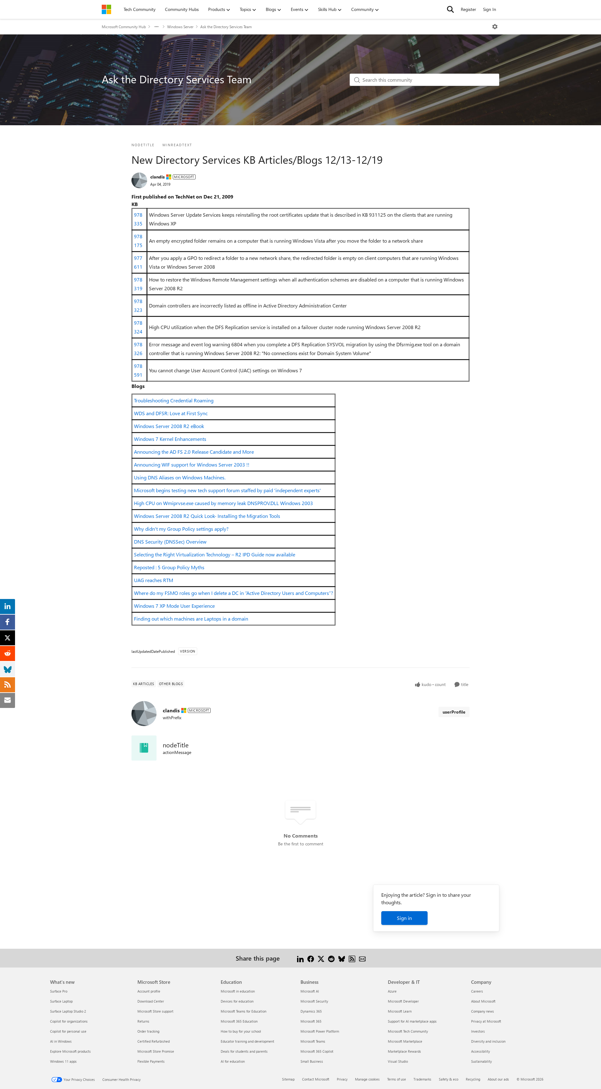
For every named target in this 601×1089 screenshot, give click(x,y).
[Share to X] (321, 958)
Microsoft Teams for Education (243, 1011)
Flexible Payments (151, 1061)
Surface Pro (58, 991)
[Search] (450, 9)
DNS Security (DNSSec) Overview (170, 541)
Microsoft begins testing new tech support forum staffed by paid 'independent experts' (227, 490)
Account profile (148, 991)
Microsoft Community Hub (124, 26)
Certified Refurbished (153, 1041)
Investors (478, 1031)
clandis (157, 177)
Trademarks (422, 1079)
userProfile (454, 712)
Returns (143, 1021)
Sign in (404, 918)
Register (468, 9)
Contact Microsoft (315, 1079)
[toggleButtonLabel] (495, 26)
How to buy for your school (241, 1031)
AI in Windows (61, 1041)
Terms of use (396, 1079)
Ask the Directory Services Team (226, 26)
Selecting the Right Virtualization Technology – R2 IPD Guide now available (214, 554)
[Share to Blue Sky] (341, 958)
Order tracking (148, 1031)
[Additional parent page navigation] (156, 26)
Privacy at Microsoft (486, 1021)
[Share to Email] (362, 958)
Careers (477, 991)
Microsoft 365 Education (239, 1021)
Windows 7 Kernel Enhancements (170, 439)
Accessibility (480, 1051)
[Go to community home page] (106, 9)
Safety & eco (448, 1079)
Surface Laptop (61, 1001)
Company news (482, 1011)
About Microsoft (483, 1001)
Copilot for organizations (69, 1021)
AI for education (233, 1061)
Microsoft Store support (155, 1011)
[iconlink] (144, 748)
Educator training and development (247, 1041)
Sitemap (288, 1079)
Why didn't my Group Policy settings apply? (181, 528)
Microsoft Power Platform (319, 1031)
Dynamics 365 (311, 1011)
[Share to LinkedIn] (300, 958)
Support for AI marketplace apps (412, 1021)
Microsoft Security (314, 1001)
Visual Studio (398, 1061)
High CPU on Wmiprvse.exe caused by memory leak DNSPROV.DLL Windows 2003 (223, 503)
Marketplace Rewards (404, 1051)
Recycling (473, 1079)
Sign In (489, 9)
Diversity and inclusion (488, 1041)
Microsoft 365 (310, 1021)
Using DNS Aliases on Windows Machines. (179, 477)
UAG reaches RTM (153, 580)
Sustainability (481, 1061)
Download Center (150, 1001)
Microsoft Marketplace (405, 1041)
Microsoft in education (238, 991)
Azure (392, 991)
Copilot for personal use (68, 1031)
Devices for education (237, 1001)
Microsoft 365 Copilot (316, 1051)
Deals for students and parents (244, 1051)
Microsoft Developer (403, 1001)
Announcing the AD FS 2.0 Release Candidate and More (194, 451)
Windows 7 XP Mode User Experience (174, 605)
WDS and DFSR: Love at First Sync (171, 413)
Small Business (311, 1061)
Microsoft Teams (312, 1041)
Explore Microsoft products (70, 1051)
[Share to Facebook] (310, 958)
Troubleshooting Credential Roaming (173, 400)
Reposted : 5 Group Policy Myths (169, 567)
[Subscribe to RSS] (352, 958)
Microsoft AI (309, 991)
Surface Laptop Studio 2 (68, 1011)
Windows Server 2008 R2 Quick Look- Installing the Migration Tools (207, 516)
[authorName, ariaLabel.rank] (139, 180)
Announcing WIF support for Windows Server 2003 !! (191, 464)
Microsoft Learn (400, 1011)
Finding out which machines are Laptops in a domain (191, 618)
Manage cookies (367, 1079)
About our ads (498, 1079)
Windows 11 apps (63, 1061)
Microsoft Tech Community (408, 1031)
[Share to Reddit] (331, 958)
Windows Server (180, 26)
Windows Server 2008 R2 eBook (169, 426)
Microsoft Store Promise (155, 1051)
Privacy (342, 1079)
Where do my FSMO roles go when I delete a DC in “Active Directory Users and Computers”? (233, 593)
